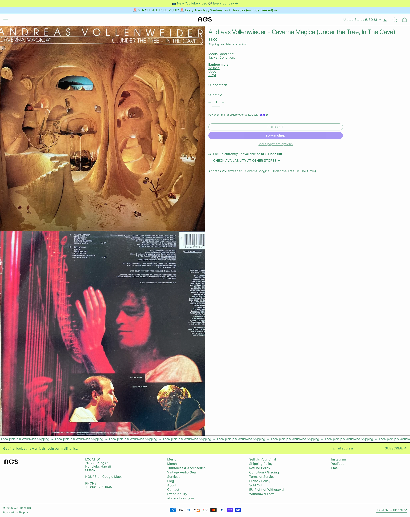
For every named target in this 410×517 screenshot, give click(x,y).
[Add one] (223, 102)
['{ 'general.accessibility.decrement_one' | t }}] (209, 102)
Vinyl (212, 75)
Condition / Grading (264, 472)
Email (335, 468)
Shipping (213, 44)
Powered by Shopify (15, 512)
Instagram (338, 459)
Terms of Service (262, 477)
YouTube (337, 463)
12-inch (214, 68)
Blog (170, 481)
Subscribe (394, 448)
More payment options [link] (275, 144)
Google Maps (112, 477)
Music (171, 459)
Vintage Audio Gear (182, 472)
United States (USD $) (360, 20)
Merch (172, 464)
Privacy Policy (259, 481)
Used (212, 71)
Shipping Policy (261, 464)
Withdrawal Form (262, 494)
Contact (173, 490)
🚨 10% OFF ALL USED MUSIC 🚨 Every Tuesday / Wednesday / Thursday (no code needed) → (205, 10)
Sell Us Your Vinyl (262, 459)
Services (173, 477)
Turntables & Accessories (186, 468)
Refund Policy (259, 468)
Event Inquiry (177, 494)
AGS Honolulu (22, 507)
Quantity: (215, 95)
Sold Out (255, 485)
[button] (394, 20)
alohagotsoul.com (180, 498)
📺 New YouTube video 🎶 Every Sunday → (205, 3)
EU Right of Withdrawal (266, 490)
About (171, 485)
